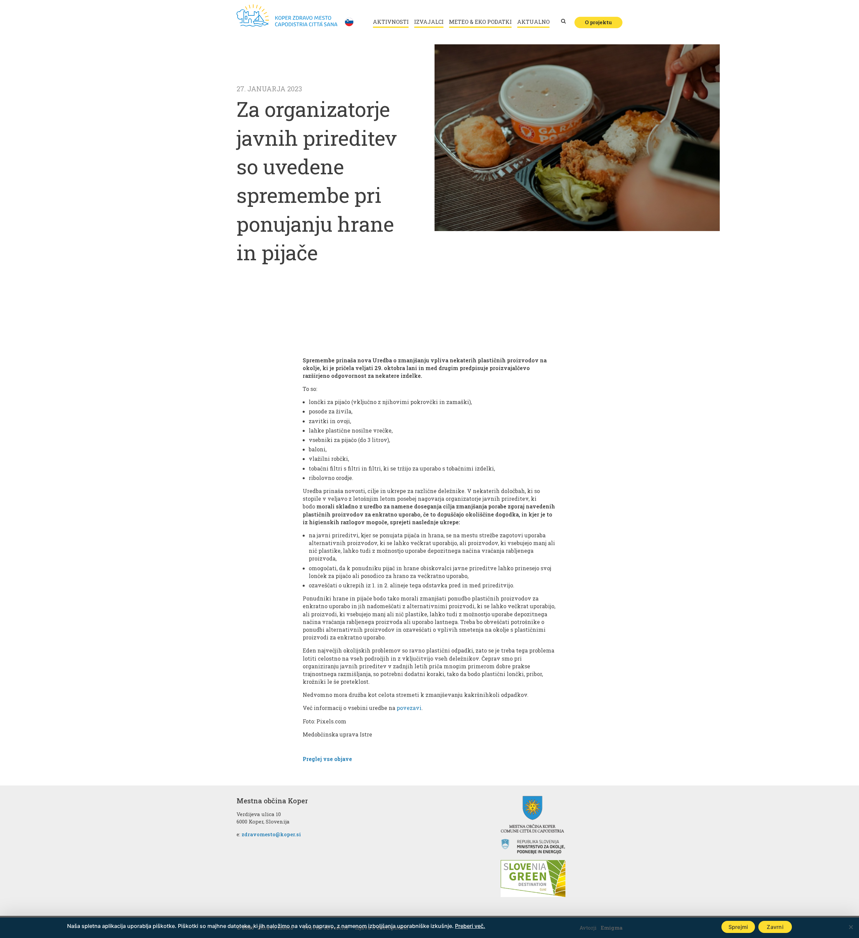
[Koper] (287, 15)
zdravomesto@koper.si (271, 834)
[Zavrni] (850, 927)
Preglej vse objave (327, 758)
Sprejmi (738, 927)
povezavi (409, 707)
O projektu (598, 22)
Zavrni (775, 927)
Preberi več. (470, 926)
